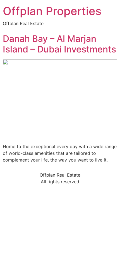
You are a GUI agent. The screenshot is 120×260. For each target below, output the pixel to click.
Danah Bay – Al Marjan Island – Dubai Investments (59, 44)
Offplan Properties (52, 11)
